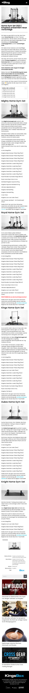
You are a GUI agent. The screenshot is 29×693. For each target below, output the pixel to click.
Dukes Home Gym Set (9, 95)
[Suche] (25, 576)
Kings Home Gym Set (9, 93)
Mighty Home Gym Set (9, 90)
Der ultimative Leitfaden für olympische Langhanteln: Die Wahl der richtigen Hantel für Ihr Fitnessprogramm (14, 620)
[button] (26, 2)
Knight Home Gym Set (9, 97)
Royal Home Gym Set (9, 91)
